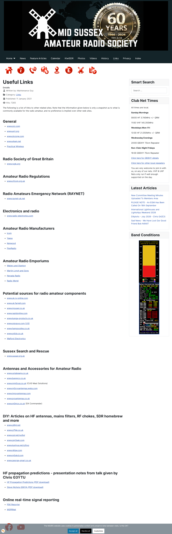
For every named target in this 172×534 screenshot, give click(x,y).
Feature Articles (38, 58)
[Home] (13, 58)
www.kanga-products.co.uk (20, 318)
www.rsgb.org (13, 164)
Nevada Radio (13, 275)
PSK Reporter (13, 504)
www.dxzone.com (15, 136)
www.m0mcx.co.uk (16, 403)
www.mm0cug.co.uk (16, 383)
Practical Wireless (15, 146)
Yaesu (10, 238)
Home (9, 58)
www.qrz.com (13, 126)
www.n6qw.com (14, 450)
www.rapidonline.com (17, 313)
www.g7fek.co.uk (15, 430)
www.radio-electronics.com (20, 216)
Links (116, 58)
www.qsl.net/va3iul (16, 435)
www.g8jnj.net (13, 425)
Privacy (127, 58)
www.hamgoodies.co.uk (18, 328)
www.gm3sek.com (15, 440)
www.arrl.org (13, 131)
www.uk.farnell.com (16, 303)
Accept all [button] (73, 531)
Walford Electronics (16, 338)
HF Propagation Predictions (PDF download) (28, 482)
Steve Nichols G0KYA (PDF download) (25, 487)
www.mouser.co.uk (16, 308)
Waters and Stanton (16, 265)
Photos (81, 58)
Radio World (13, 280)
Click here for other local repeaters (148, 163)
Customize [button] (98, 531)
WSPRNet (11, 509)
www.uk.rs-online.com (17, 298)
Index (138, 58)
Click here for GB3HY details (145, 158)
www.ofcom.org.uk (16, 181)
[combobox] (149, 90)
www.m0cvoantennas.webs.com (22, 388)
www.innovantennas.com (19, 393)
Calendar (55, 58)
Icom (9, 233)
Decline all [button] (86, 531)
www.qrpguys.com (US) (18, 323)
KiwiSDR (69, 58)
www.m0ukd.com (15, 455)
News (23, 58)
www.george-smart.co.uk (19, 460)
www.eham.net (14, 141)
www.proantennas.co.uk (18, 398)
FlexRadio (11, 248)
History (105, 58)
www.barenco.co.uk (16, 378)
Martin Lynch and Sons (18, 270)
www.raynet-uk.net (16, 198)
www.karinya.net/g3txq (18, 445)
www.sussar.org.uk (16, 356)
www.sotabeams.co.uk (17, 373)
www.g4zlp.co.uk (15, 333)
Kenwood (11, 243)
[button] (3, 531)
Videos (93, 58)
